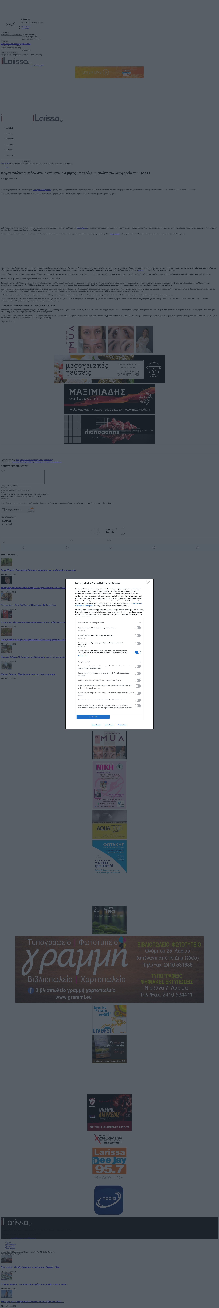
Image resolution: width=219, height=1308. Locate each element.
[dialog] (109, 654)
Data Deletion (97, 725)
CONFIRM (93, 717)
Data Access (109, 725)
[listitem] (109, 623)
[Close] (149, 583)
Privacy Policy (122, 725)
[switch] (138, 627)
